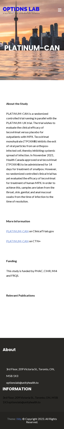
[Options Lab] (21, 10)
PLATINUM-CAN (17, 231)
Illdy (18, 418)
